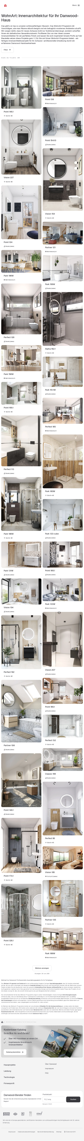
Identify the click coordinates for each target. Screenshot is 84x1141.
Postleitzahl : (48, 1094)
